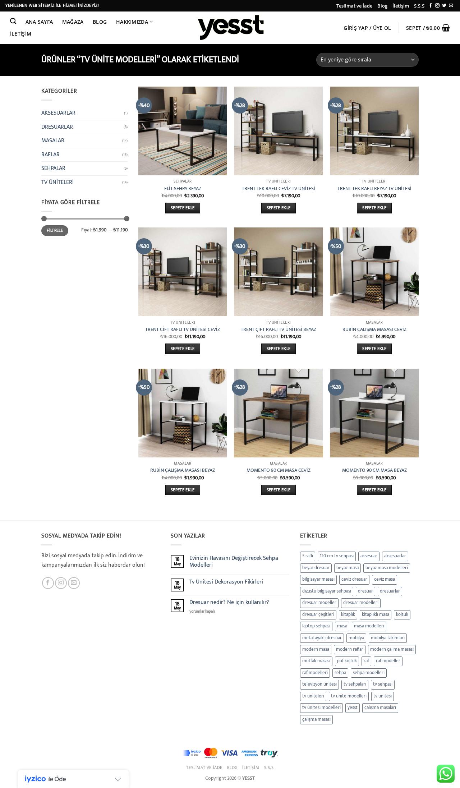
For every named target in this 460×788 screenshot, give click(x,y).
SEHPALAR (53, 168)
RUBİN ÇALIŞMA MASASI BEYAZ (182, 470)
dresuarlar (390, 591)
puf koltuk (347, 661)
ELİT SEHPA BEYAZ (182, 188)
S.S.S (419, 6)
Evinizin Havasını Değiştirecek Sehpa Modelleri (233, 561)
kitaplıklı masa (375, 614)
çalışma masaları (380, 707)
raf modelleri (315, 673)
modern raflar (349, 649)
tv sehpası (382, 684)
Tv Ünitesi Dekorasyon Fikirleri (226, 582)
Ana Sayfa (39, 21)
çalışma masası (316, 719)
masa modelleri (369, 626)
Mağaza (73, 21)
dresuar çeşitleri (318, 614)
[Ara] (13, 21)
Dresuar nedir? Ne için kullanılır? (229, 602)
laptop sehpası (316, 626)
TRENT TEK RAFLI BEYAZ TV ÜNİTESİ (374, 188)
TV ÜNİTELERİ (57, 182)
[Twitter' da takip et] (444, 5)
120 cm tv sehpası (337, 556)
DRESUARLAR (57, 127)
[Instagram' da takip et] (437, 5)
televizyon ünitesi (319, 684)
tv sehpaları (355, 684)
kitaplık (348, 614)
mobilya (356, 638)
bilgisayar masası (318, 579)
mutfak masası (316, 661)
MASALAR (52, 141)
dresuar (365, 591)
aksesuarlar (395, 556)
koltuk (402, 614)
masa (342, 626)
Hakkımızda (132, 21)
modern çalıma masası (392, 649)
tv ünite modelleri (349, 696)
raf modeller (388, 661)
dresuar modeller (319, 603)
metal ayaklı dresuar (322, 638)
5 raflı (307, 556)
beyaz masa (347, 568)
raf (366, 661)
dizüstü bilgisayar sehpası (326, 591)
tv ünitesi (382, 696)
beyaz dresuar (316, 568)
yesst (353, 707)
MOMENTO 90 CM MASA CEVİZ (278, 470)
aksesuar (368, 556)
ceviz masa (384, 579)
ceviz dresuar (354, 579)
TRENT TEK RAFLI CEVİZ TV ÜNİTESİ (278, 188)
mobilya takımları (388, 638)
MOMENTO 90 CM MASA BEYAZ (374, 470)
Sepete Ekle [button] (183, 207)
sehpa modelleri (369, 673)
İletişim (400, 6)
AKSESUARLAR (58, 113)
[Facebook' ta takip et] (430, 5)
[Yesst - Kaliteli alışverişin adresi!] (230, 27)
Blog (382, 6)
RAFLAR (50, 155)
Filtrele (55, 230)
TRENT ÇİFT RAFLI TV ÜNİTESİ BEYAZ (278, 329)
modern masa (315, 649)
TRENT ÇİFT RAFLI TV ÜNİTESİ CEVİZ (182, 329)
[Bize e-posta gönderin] (451, 5)
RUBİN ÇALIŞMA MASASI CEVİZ (374, 329)
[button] (367, 28)
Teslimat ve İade (354, 6)
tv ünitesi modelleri (321, 707)
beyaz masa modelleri (386, 568)
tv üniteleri (313, 696)
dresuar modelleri (360, 603)
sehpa (340, 673)
